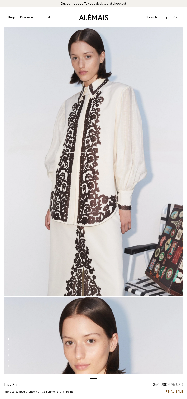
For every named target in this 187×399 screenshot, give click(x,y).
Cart (176, 17)
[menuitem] (12, 17)
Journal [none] (44, 17)
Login (165, 17)
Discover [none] (27, 17)
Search (151, 17)
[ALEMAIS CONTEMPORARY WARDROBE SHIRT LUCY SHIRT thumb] (8, 339)
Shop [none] (11, 17)
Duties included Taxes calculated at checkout (93, 3)
